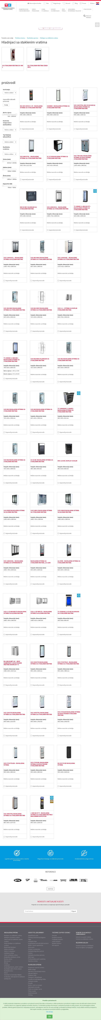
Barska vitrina (8, 959)
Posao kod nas (87, 9)
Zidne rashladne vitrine (11, 955)
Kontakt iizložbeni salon (55, 10)
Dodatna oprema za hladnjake (84, 945)
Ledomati (7, 965)
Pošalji (6, 105)
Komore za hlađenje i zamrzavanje (83, 933)
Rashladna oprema (11, 933)
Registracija (56, 3)
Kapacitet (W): (7, 184)
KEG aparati (55, 945)
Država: (92, 3)
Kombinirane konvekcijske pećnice (38, 943)
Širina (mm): (7, 176)
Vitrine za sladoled (9, 951)
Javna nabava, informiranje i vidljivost (74, 10)
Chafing (30, 995)
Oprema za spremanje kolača (36, 971)
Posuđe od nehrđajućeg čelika (37, 979)
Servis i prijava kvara (35, 10)
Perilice (30, 953)
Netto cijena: (7, 112)
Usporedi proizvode (28, 129)
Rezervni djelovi (82, 943)
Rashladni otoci (8, 971)
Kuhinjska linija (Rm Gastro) (36, 951)
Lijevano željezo (32, 973)
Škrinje (6, 963)
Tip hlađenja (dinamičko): (7, 136)
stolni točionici (56, 941)
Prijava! (74, 911)
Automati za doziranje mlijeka (12, 975)
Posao (84, 3)
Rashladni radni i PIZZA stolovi (13, 969)
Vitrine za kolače (9, 949)
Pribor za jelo (32, 991)
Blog (76, 3)
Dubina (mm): (7, 167)
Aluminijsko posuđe (34, 987)
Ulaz (47, 3)
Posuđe (30, 983)
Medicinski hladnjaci (10, 947)
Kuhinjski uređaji (33, 981)
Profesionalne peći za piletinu (36, 959)
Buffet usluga (32, 969)
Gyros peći (31, 947)
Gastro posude (32, 993)
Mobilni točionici (56, 943)
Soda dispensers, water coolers (13, 967)
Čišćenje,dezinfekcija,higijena (36, 937)
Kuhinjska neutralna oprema (36, 955)
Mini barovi (7, 961)
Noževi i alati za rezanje (35, 985)
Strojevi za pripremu (34, 949)
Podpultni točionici (57, 939)
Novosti (68, 3)
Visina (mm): (7, 159)
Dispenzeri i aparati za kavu (36, 967)
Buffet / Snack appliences (35, 945)
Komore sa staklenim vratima (84, 939)
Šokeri (6, 973)
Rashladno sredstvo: (6, 148)
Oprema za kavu (33, 961)
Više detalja (49, 1012)
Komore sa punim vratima (83, 937)
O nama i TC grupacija (45, 10)
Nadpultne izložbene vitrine (12, 957)
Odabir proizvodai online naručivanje (24, 10)
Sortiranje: (6, 89)
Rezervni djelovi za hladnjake (84, 947)
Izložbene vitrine (9, 953)
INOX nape (31, 957)
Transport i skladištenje (35, 977)
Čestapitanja (64, 10)
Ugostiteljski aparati (36, 933)
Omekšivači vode (33, 935)
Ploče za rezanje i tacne (35, 989)
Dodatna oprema (57, 937)
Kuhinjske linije (32, 941)
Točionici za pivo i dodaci (61, 933)
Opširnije (50, 889)
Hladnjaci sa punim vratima (12, 937)
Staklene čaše (32, 975)
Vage (29, 939)
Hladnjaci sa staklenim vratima (13, 935)
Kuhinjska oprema (34, 965)
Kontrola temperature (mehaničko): (7, 123)
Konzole (54, 935)
